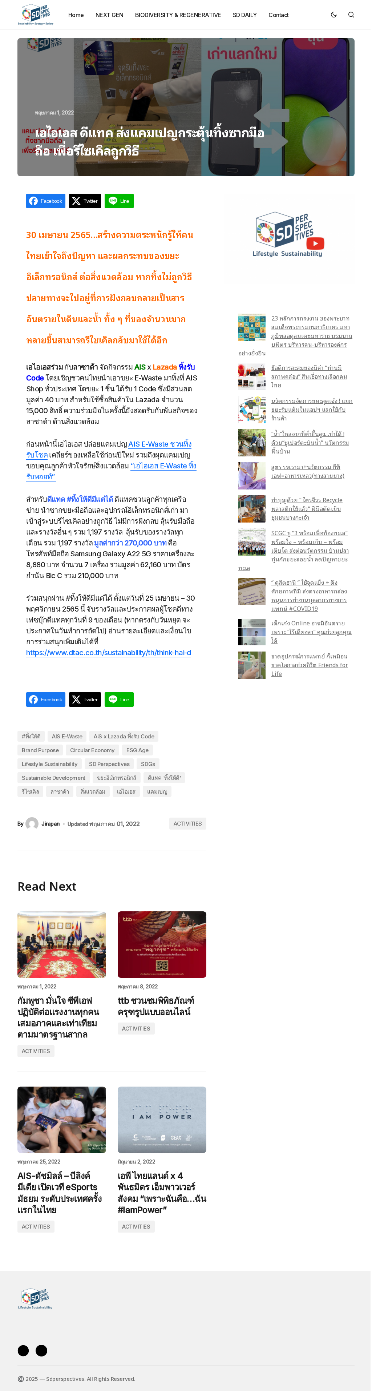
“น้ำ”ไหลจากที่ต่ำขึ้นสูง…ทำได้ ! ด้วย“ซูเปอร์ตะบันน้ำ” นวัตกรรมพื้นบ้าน (310, 442)
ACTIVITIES (188, 823)
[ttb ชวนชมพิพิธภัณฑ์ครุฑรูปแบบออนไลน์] (162, 944)
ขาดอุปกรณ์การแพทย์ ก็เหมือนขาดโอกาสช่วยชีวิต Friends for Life (309, 664)
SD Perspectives (109, 764)
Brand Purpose (40, 750)
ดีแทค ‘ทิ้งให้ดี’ (164, 777)
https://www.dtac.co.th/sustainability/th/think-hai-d (108, 652)
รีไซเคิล (30, 791)
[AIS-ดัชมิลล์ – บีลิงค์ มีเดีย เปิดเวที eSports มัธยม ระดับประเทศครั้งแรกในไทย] (61, 1119)
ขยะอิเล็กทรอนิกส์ (116, 777)
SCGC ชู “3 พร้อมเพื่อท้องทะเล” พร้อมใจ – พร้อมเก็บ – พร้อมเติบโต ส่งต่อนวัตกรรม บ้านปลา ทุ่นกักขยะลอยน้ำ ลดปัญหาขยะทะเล (293, 550)
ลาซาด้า (59, 791)
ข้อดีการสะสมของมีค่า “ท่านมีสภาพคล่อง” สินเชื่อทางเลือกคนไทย (309, 376)
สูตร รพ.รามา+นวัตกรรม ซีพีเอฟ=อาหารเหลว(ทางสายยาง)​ (307, 471)
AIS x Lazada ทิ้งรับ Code (124, 736)
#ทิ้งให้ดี (31, 736)
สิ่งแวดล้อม (93, 791)
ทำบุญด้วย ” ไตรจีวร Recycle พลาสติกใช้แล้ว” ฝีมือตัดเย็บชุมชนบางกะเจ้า (307, 508)
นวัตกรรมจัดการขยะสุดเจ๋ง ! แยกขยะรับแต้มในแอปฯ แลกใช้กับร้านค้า (312, 409)
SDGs (148, 764)
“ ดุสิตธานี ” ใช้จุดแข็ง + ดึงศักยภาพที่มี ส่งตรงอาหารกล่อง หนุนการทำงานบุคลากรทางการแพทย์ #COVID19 (309, 595)
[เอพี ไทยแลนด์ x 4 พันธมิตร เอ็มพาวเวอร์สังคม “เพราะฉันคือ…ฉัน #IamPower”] (162, 1119)
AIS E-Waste (67, 736)
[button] (334, 14)
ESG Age (137, 750)
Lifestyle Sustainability (49, 764)
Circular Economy (92, 750)
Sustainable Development (53, 777)
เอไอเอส (126, 791)
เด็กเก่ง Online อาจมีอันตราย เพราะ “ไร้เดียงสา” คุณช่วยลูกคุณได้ (311, 631)
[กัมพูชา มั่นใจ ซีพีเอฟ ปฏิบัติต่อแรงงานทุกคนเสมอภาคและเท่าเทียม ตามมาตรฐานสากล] (61, 944)
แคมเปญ (157, 791)
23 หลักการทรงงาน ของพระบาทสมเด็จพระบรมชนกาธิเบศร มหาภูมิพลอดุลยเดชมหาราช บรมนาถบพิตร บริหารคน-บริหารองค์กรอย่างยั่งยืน (295, 335)
